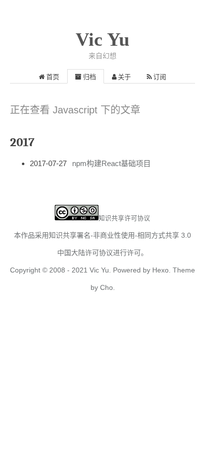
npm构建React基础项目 (111, 163)
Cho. (106, 287)
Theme (183, 270)
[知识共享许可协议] (77, 218)
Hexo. (160, 270)
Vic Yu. (100, 270)
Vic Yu (102, 39)
